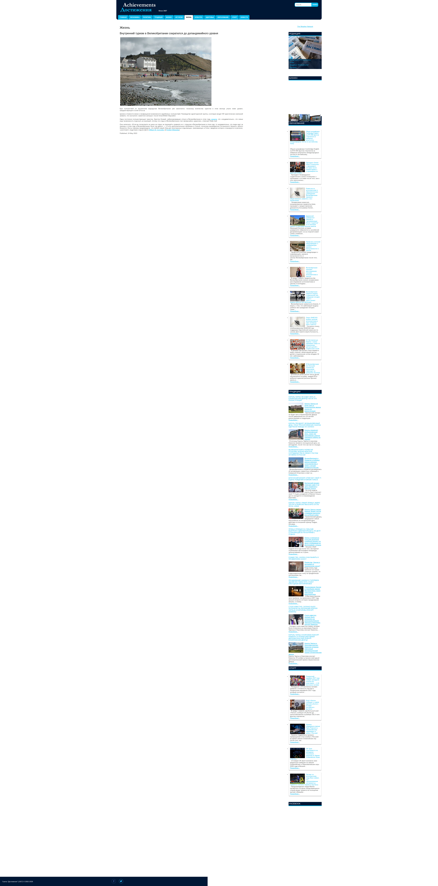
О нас (292, 62)
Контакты (293, 67)
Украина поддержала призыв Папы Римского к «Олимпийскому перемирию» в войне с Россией (313, 729)
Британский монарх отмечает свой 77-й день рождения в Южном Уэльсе (305, 479)
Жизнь (188, 17)
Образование (223, 17)
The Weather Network (305, 26)
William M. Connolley (156, 130)
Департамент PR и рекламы (300, 60)
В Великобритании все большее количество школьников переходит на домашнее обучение (313, 368)
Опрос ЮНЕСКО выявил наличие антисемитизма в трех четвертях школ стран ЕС (312, 321)
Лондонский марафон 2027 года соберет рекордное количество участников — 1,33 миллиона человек (312, 681)
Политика (147, 17)
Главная (123, 17)
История (179, 17)
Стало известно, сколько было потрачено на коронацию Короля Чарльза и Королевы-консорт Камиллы (303, 609)
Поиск (315, 4)
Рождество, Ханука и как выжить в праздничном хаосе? (304, 558)
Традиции (158, 17)
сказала (214, 119)
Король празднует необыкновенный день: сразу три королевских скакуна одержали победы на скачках (305, 425)
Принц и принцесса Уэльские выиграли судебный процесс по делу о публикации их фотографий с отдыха (305, 531)
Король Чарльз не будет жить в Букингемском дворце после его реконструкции (303, 398)
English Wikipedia (172, 130)
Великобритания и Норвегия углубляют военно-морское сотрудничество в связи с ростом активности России (303, 452)
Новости (244, 17)
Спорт (234, 17)
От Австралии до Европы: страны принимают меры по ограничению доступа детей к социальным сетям (313, 344)
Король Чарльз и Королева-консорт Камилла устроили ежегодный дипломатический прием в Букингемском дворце (304, 637)
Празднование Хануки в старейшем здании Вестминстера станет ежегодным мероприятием (304, 582)
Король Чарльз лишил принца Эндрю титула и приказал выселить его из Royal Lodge (304, 504)
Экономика (134, 17)
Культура (198, 17)
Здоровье (210, 17)
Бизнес (169, 17)
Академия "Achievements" (299, 65)
